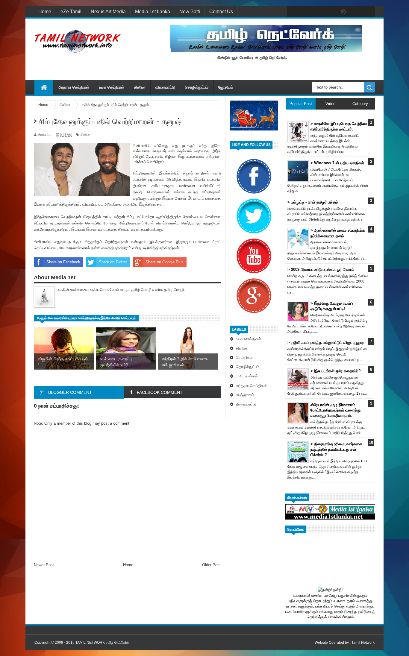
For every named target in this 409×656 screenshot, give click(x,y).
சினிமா (140, 87)
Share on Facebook (63, 262)
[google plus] (369, 12)
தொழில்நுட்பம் (196, 87)
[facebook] (293, 12)
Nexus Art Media (108, 11)
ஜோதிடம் (225, 87)
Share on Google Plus (165, 262)
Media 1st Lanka (152, 11)
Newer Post (44, 565)
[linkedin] (356, 12)
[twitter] (306, 12)
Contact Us (221, 11)
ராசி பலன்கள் (247, 376)
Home (44, 11)
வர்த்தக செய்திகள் (251, 385)
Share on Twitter (113, 262)
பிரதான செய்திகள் (74, 87)
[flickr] (331, 12)
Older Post (211, 565)
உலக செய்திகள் (111, 87)
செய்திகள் (244, 357)
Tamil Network (363, 642)
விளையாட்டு (165, 87)
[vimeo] (318, 12)
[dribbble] (343, 12)
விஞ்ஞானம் (245, 395)
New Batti (189, 11)
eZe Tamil (70, 11)
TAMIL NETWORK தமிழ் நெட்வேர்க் (102, 642)
